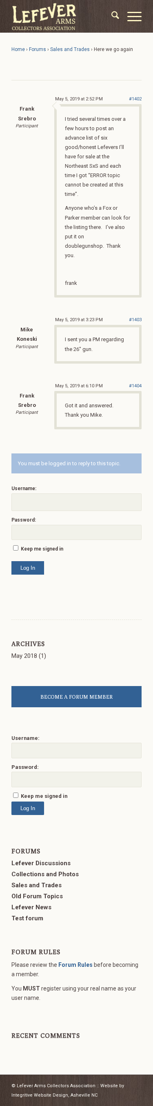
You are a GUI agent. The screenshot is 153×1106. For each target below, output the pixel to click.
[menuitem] (111, 16)
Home (18, 49)
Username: (23, 488)
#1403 (135, 319)
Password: (23, 520)
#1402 (135, 99)
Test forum (27, 918)
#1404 (135, 386)
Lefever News (31, 907)
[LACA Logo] (63, 16)
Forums (37, 49)
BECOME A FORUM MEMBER (76, 696)
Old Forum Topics (37, 896)
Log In (27, 568)
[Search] (111, 16)
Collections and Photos (45, 874)
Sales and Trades (70, 49)
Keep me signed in (42, 549)
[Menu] (130, 16)
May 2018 (24, 656)
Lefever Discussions (41, 863)
